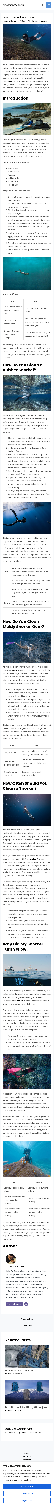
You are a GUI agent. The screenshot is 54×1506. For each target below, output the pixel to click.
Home (27, 1453)
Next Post (27, 1325)
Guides (24, 21)
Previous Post (27, 1319)
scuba (20, 1001)
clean (14, 670)
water (33, 859)
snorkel (11, 81)
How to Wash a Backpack (20, 1370)
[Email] (26, 1304)
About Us (27, 1456)
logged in (21, 1432)
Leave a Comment (11, 21)
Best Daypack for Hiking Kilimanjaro (26, 1407)
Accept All (27, 1486)
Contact (27, 1460)
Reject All (27, 1500)
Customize (27, 1493)
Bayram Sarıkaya (15, 1266)
